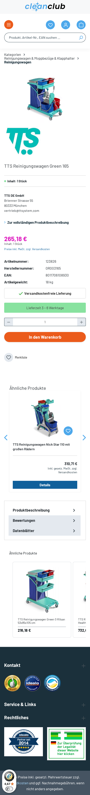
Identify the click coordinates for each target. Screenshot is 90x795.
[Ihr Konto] (65, 24)
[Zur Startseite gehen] (45, 7)
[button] (8, 600)
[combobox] (40, 37)
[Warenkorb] (81, 25)
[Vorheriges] (5, 438)
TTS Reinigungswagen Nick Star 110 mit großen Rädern (41, 446)
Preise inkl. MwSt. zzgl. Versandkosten (27, 249)
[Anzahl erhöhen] (81, 322)
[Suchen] (81, 37)
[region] (45, 99)
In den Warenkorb (45, 337)
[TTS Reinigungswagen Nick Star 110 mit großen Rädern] (45, 418)
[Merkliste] (68, 431)
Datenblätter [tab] (23, 530)
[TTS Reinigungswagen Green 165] (45, 99)
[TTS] (23, 141)
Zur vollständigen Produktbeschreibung (38, 222)
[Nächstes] (84, 438)
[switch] (9, 789)
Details (45, 485)
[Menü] (8, 24)
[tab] (45, 510)
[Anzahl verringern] (8, 322)
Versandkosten (17, 783)
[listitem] (42, 600)
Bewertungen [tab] (24, 520)
